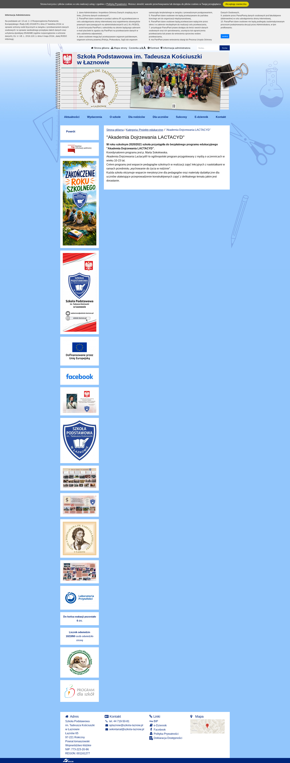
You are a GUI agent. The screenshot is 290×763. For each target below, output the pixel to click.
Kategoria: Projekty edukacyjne (144, 129)
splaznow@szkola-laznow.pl (126, 725)
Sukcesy (181, 117)
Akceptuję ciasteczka (235, 4)
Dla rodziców (136, 117)
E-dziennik (201, 117)
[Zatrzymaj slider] (174, 106)
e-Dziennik (160, 725)
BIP (155, 721)
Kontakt (221, 117)
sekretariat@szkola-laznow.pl (126, 729)
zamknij (225, 36)
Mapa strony (120, 48)
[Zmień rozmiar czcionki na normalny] (140, 48)
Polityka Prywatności (166, 733)
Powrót (70, 131)
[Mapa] (207, 726)
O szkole (115, 117)
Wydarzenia (94, 117)
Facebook (159, 729)
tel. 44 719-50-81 (119, 721)
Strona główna (101, 48)
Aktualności (71, 117)
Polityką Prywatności (116, 4)
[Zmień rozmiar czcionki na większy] (142, 48)
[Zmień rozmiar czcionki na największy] (144, 48)
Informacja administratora (176, 48)
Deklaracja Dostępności (167, 738)
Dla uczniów (160, 117)
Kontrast (154, 48)
